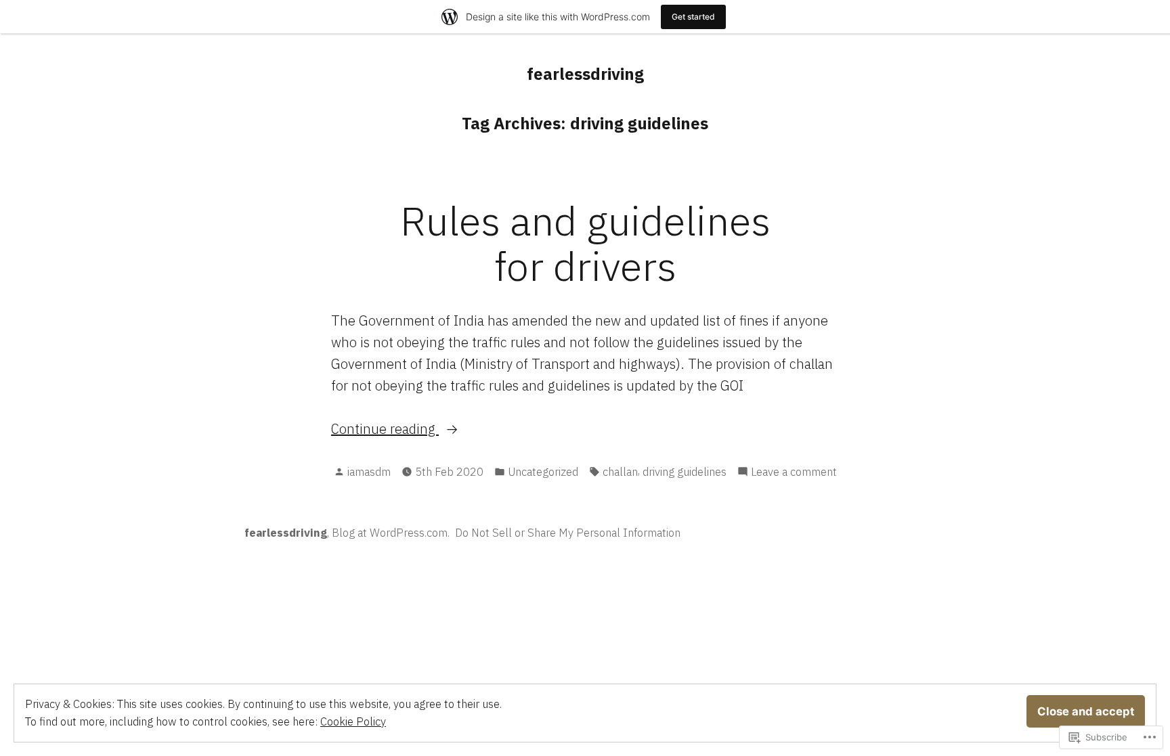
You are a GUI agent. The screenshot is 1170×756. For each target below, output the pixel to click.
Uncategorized (543, 471)
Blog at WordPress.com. (391, 532)
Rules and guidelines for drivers (585, 243)
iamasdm (369, 471)
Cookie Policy (353, 721)
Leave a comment (794, 472)
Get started (693, 17)
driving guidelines (685, 471)
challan (620, 471)
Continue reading (385, 429)
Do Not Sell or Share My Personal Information (567, 532)
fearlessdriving (585, 74)
